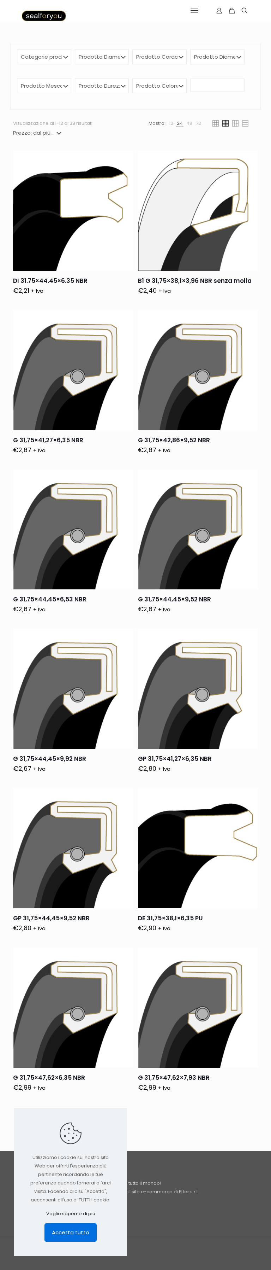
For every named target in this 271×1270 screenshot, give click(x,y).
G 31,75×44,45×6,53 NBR (49, 599)
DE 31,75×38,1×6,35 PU (170, 918)
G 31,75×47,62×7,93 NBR (174, 1077)
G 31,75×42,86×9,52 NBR (174, 440)
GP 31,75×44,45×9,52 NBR (51, 918)
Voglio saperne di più (70, 1213)
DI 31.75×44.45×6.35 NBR (50, 280)
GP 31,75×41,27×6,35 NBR (175, 759)
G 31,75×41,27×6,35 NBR (48, 440)
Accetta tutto (70, 1232)
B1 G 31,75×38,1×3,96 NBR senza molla (195, 280)
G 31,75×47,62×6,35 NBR (49, 1077)
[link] (171, 123)
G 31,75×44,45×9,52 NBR (174, 599)
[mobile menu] (194, 11)
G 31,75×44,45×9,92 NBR (49, 759)
